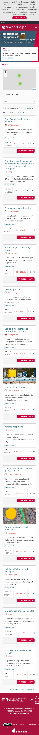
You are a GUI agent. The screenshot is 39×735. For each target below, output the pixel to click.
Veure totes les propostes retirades (23, 690)
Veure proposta (27, 151)
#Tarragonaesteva (9, 40)
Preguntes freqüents (22, 700)
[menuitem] (4, 22)
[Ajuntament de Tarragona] (10, 700)
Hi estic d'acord (19, 18)
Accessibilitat (30, 700)
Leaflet (34, 89)
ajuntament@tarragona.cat (19, 713)
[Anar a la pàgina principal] (14, 27)
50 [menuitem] (21, 112)
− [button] (5, 75)
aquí (31, 14)
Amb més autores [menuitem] (26, 108)
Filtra (6, 102)
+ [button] (5, 72)
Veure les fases (9, 58)
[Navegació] (36, 27)
